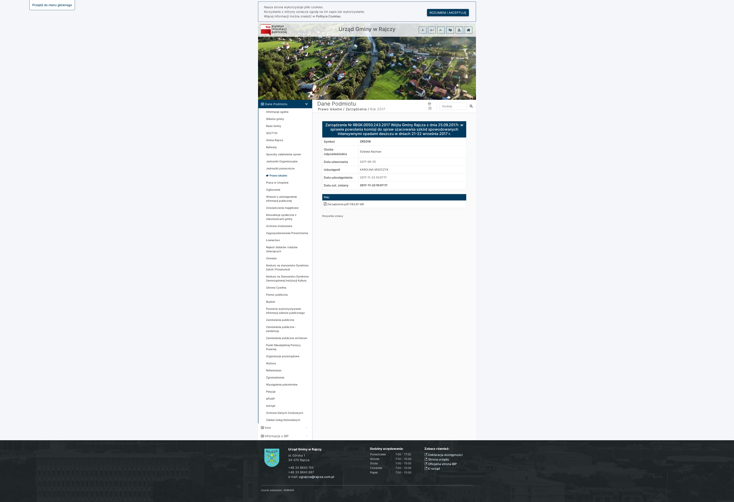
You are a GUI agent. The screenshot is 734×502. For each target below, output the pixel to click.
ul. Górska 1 (296, 455)
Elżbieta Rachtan (370, 151)
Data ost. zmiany (336, 185)
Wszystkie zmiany (332, 216)
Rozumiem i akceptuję (448, 13)
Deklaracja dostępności (445, 455)
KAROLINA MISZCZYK (374, 169)
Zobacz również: (436, 449)
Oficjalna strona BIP (442, 464)
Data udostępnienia (338, 177)
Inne (268, 428)
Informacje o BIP (277, 436)
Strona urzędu (438, 459)
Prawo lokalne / (331, 109)
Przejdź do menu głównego (52, 5)
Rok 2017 (377, 109)
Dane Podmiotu (276, 104)
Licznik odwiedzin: (272, 490)
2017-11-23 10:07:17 (373, 177)
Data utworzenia (336, 162)
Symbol (329, 141)
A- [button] (441, 30)
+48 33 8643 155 (301, 467)
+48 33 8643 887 (301, 472)
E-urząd (433, 468)
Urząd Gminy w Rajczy (367, 29)
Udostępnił (332, 170)
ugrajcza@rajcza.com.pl (316, 477)
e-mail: (311, 477)
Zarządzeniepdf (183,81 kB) (345, 204)
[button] (450, 30)
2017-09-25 (368, 161)
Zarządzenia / (357, 109)
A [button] (423, 30)
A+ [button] (432, 30)
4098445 (288, 490)
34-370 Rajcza (298, 460)
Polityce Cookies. (328, 16)
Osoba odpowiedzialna (335, 151)
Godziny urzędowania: (386, 449)
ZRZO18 (365, 141)
